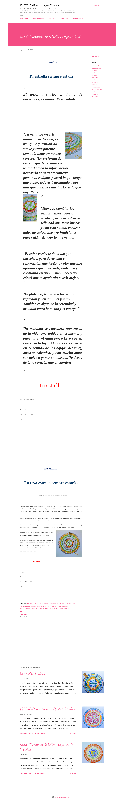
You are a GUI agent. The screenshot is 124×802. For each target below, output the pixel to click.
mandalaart (94, 75)
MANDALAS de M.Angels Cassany (39, 5)
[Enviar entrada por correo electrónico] (21, 612)
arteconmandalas (96, 65)
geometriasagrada (96, 68)
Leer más (73, 698)
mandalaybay (95, 96)
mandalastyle (95, 94)
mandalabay (95, 77)
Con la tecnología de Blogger (63, 797)
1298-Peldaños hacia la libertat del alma (47, 709)
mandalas (94, 84)
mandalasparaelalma (97, 89)
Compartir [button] (95, 56)
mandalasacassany (96, 87)
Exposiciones (52, 18)
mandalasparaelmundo (97, 91)
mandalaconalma (96, 80)
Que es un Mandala (38, 18)
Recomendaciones (78, 18)
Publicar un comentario (37, 698)
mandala (94, 73)
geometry (94, 70)
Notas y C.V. (64, 18)
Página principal (23, 18)
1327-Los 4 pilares (33, 673)
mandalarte (94, 82)
